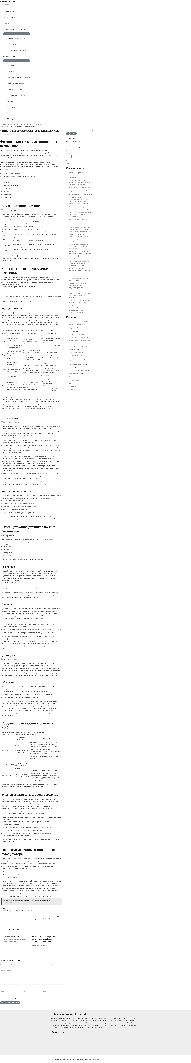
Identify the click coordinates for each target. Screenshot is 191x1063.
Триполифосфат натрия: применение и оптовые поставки (77, 175)
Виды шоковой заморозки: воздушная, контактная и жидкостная (78, 246)
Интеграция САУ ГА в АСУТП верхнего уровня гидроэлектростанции (79, 285)
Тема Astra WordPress (92, 1059)
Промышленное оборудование (14, 29)
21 (75, 154)
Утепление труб (13, 107)
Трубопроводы (8, 56)
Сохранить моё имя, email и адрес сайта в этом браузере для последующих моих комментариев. (27, 998)
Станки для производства (17, 50)
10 (67, 151)
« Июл (68, 163)
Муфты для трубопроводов (17, 83)
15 (77, 151)
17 (67, 154)
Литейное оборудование (17, 44)
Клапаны (11, 71)
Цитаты (72, 390)
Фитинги (11, 113)
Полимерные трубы (15, 89)
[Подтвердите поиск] (67, 133)
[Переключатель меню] (16, 33)
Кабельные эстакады (11, 937)
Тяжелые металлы (75, 377)
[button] (26, 29)
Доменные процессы (10, 11)
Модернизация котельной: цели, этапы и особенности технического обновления (79, 222)
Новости (6, 23)
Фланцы (11, 119)
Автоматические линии (16, 38)
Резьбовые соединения (16, 95)
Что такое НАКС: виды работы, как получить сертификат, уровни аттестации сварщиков (43, 939)
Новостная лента (75, 352)
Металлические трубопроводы (19, 77)
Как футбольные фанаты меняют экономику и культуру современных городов (80, 182)
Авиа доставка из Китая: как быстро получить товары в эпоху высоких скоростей (79, 302)
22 (77, 154)
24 (67, 157)
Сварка (10, 101)
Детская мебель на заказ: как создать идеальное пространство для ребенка (79, 310)
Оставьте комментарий (10, 939)
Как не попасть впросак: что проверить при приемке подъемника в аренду (79, 263)
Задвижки (11, 65)
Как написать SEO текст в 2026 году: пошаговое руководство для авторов (80, 214)
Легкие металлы (9, 17)
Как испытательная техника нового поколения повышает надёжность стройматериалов (80, 229)
